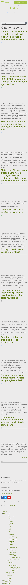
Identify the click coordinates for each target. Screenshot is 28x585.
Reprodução (12, 541)
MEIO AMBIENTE (10, 564)
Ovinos (10, 531)
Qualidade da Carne (14, 538)
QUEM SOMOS (7, 582)
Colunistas (8, 578)
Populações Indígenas (14, 569)
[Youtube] (17, 8)
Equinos (11, 523)
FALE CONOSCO (7, 583)
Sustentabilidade (13, 570)
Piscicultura (12, 533)
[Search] (26, 23)
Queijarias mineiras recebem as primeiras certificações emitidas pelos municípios (12, 294)
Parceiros (11, 536)
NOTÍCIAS (8, 560)
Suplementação (13, 547)
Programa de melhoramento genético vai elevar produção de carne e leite (13, 421)
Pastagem (11, 534)
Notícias (8, 573)
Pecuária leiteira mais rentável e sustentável (12, 210)
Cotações (11, 554)
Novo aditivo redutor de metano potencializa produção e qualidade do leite (13, 125)
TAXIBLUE (12, 505)
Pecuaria (8, 515)
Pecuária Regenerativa (14, 567)
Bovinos (11, 520)
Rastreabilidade (13, 539)
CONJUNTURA (12, 551)
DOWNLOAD (6, 580)
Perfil (7, 577)
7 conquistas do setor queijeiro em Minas (12, 250)
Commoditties (12, 552)
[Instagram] (14, 8)
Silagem (11, 544)
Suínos (10, 546)
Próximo (24, 457)
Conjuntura (9, 549)
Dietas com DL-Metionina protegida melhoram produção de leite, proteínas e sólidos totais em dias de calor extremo (14, 175)
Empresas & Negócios (14, 557)
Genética (11, 524)
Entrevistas (9, 575)
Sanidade (11, 542)
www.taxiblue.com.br (6, 493)
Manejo (11, 529)
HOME (5, 511)
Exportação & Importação (15, 559)
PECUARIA (11, 516)
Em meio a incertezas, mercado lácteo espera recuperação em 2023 (12, 378)
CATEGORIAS (6, 513)
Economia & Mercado (14, 555)
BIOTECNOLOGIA (10, 572)
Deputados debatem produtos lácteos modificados (11, 340)
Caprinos (11, 521)
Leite (10, 528)
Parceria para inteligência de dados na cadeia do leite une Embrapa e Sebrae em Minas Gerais (14, 35)
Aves (10, 518)
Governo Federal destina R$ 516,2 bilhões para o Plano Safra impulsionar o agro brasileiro (14, 80)
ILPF (10, 526)
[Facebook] (10, 8)
